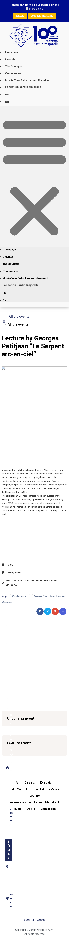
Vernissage (48, 808)
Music (17, 808)
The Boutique (13, 66)
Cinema (29, 782)
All (17, 782)
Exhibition (46, 782)
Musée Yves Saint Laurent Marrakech (28, 80)
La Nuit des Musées (48, 789)
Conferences (13, 73)
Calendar (10, 59)
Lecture (34, 795)
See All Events (34, 920)
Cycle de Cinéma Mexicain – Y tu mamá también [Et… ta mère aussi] (9, 658)
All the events (19, 316)
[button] (34, 176)
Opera (31, 808)
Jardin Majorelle (18, 789)
